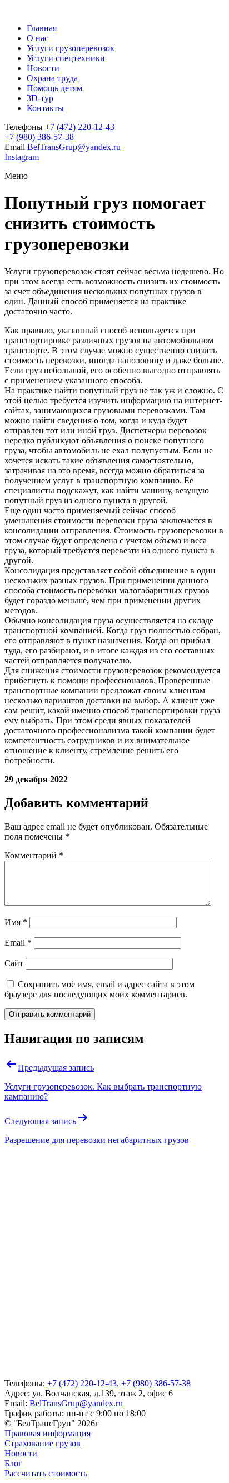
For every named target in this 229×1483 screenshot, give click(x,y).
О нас (37, 38)
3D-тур (40, 98)
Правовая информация (47, 1433)
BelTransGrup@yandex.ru (74, 147)
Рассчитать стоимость (45, 1473)
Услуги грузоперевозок (70, 48)
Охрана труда (52, 78)
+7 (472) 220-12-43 (79, 127)
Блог (13, 1463)
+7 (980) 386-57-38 (39, 137)
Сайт (13, 963)
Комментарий (33, 855)
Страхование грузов (42, 1443)
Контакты (45, 108)
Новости (43, 68)
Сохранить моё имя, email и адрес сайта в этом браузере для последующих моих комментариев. (99, 989)
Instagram (21, 157)
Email (18, 942)
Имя (15, 922)
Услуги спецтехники (66, 58)
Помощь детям (54, 88)
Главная (42, 28)
